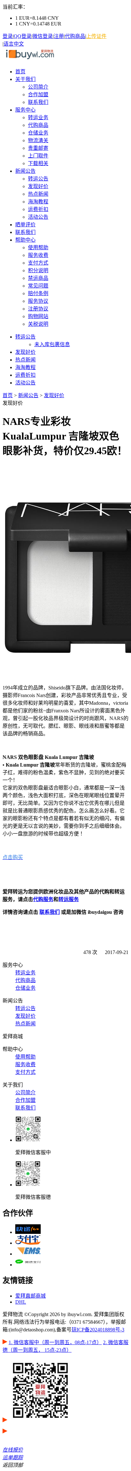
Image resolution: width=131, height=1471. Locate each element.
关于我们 (25, 79)
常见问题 (38, 285)
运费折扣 (38, 209)
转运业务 (38, 117)
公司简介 (38, 87)
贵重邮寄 (38, 148)
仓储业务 (38, 132)
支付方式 (38, 263)
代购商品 (75, 36)
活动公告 (38, 217)
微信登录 (42, 36)
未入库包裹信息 (52, 344)
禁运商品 (38, 278)
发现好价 (38, 186)
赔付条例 (38, 293)
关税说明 (38, 324)
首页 (20, 71)
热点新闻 (38, 194)
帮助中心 (25, 240)
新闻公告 (25, 171)
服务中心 (25, 110)
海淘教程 (38, 201)
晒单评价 (25, 224)
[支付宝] (28, 1243)
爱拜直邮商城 (30, 1296)
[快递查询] (28, 1232)
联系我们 (38, 102)
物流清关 (38, 140)
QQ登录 (22, 36)
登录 (8, 36)
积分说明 (38, 270)
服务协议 (38, 301)
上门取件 (38, 155)
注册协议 (38, 308)
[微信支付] (28, 1264)
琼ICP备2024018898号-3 (98, 1329)
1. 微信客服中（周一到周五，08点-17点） (55, 1342)
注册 (59, 36)
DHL (20, 1302)
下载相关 (38, 163)
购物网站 (38, 316)
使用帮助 (38, 247)
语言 (8, 44)
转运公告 (38, 178)
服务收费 (38, 255)
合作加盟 (38, 94)
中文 (19, 44)
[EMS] (28, 1253)
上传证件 (96, 36)
